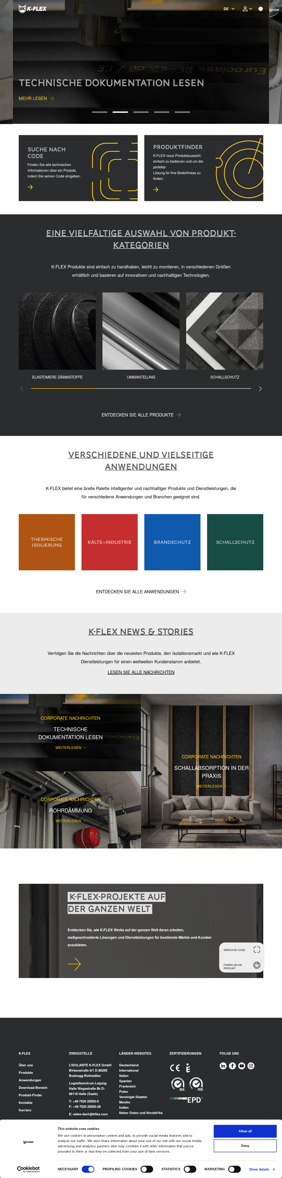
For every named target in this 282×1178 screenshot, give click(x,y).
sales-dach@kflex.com (90, 1114)
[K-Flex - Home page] (41, 8)
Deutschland (129, 1065)
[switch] (147, 1169)
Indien (124, 1107)
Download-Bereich (33, 1087)
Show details (259, 1169)
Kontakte (25, 1102)
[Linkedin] (223, 1065)
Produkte (26, 1072)
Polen (123, 1091)
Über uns (26, 1065)
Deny (245, 1146)
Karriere (25, 1110)
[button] (12, 62)
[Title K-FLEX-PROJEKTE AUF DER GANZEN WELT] (74, 964)
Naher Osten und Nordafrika (141, 1112)
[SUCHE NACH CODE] (30, 187)
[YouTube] (241, 1065)
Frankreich (127, 1086)
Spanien (125, 1080)
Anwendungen (30, 1080)
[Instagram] (250, 1065)
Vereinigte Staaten (133, 1096)
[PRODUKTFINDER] (155, 189)
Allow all (245, 1131)
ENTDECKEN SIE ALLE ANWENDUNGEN (137, 591)
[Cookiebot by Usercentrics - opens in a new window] (28, 1169)
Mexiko (124, 1102)
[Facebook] (232, 1065)
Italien (123, 1075)
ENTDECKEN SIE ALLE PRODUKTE (138, 414)
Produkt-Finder (30, 1095)
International (129, 1070)
